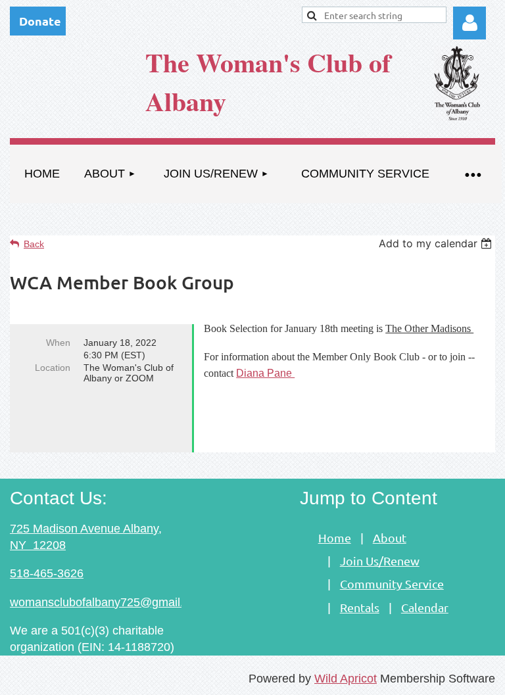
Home (334, 537)
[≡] (472, 174)
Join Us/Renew (380, 560)
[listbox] (437, 243)
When (58, 342)
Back (34, 244)
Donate (40, 20)
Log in (469, 23)
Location (52, 367)
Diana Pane (265, 373)
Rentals (359, 607)
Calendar (424, 607)
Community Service (392, 583)
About (389, 537)
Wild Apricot (345, 678)
